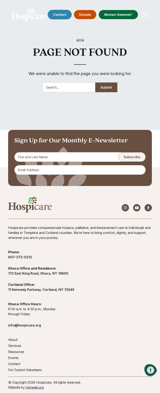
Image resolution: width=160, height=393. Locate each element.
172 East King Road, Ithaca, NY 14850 (38, 273)
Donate (85, 15)
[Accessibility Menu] (150, 370)
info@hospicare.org (24, 325)
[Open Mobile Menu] (145, 14)
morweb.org (35, 387)
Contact (59, 15)
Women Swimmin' (118, 15)
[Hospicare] (28, 14)
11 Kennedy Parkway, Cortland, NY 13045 (41, 290)
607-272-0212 (20, 257)
